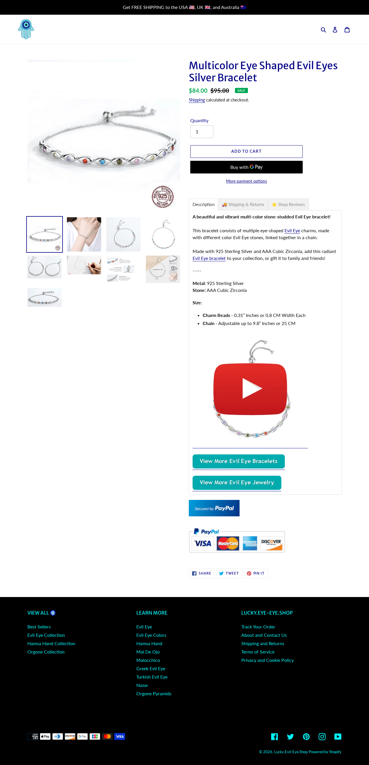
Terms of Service (257, 651)
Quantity (199, 120)
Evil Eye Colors (151, 635)
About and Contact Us (264, 635)
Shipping (197, 99)
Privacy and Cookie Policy (267, 660)
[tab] (203, 204)
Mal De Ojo (148, 651)
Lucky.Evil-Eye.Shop (291, 751)
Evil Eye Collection (46, 635)
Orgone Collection (46, 651)
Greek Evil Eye (150, 668)
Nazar (142, 685)
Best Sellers (39, 626)
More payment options (246, 181)
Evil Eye (292, 230)
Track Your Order (258, 626)
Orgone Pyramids (154, 693)
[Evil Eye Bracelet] (239, 467)
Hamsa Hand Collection (51, 643)
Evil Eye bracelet (209, 258)
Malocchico (148, 660)
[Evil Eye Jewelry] (237, 488)
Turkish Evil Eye (151, 676)
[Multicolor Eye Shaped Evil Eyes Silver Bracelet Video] (250, 445)
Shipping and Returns (262, 643)
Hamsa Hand (149, 643)
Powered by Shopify (325, 751)
